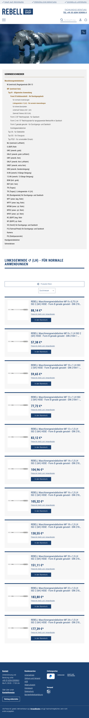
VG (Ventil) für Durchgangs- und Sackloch (22, 225)
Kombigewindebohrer (18, 128)
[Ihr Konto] (80, 19)
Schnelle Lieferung (77, 2)
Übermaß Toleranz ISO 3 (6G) (22, 113)
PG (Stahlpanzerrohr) (15, 236)
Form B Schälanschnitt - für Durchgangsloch (26, 96)
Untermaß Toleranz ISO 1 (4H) (22, 110)
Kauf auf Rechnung (14, 2)
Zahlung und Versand (32, 678)
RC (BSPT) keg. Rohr (14, 217)
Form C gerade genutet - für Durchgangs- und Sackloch (30, 124)
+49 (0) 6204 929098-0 (10, 680)
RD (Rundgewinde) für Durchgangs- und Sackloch (25, 195)
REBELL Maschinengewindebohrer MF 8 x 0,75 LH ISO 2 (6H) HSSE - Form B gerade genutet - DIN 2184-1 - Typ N (56, 302)
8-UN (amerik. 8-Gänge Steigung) (19, 173)
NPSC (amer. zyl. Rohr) (15, 210)
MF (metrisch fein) (14, 89)
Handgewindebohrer (12, 240)
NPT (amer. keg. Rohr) (15, 199)
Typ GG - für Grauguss (16, 135)
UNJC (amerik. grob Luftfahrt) (18, 154)
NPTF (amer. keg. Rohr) (15, 203)
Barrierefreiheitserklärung (34, 695)
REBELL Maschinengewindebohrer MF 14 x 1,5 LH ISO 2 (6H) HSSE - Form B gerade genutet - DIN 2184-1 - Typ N (56, 462)
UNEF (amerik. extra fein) (16, 165)
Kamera (10, 232)
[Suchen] (62, 19)
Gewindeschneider (14, 74)
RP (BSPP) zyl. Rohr (14, 221)
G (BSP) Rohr (12, 147)
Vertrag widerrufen (11, 699)
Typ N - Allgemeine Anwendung (20, 92)
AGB (26, 681)
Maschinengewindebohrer (14, 81)
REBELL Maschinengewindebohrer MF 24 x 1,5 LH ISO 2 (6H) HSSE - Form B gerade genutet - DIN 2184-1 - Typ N (56, 621)
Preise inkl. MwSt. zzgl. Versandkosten (43, 314)
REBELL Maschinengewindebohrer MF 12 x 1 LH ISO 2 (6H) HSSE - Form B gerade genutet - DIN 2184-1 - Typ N (55, 398)
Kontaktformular (8, 692)
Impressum (29, 688)
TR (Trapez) (11, 188)
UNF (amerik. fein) (14, 158)
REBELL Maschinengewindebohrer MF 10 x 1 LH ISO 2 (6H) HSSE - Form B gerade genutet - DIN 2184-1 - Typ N (55, 366)
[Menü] (4, 19)
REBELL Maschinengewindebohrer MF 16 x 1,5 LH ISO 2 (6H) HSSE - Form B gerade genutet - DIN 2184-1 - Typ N (56, 493)
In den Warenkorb (41, 320)
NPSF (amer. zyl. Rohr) (15, 214)
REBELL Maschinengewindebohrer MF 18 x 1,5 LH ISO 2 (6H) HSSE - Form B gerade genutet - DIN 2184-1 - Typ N (56, 525)
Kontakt (5, 671)
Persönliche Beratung (45, 2)
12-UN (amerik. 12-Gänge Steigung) (20, 176)
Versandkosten (35, 709)
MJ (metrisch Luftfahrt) (15, 143)
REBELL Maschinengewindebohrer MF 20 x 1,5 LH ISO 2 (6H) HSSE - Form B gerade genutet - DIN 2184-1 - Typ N (56, 557)
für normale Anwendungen (21, 100)
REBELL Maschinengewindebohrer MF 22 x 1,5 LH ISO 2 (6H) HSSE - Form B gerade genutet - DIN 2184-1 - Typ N (56, 589)
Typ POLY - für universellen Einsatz (20, 139)
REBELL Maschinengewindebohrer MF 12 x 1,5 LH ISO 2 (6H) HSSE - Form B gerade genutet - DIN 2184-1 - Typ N (56, 430)
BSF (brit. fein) (12, 184)
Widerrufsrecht (30, 685)
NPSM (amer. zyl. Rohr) (15, 206)
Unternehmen (29, 675)
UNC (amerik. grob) (14, 150)
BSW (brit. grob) (13, 180)
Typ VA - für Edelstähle (16, 132)
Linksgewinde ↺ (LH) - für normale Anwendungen (29, 103)
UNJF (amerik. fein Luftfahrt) (18, 162)
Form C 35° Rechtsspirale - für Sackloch (24, 117)
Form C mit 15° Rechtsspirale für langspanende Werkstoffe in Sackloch (36, 121)
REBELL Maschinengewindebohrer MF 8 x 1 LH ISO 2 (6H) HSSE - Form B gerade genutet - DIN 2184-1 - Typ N (56, 334)
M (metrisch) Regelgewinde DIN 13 (20, 84)
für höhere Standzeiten (20, 107)
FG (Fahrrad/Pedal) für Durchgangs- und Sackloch (25, 229)
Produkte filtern (46, 284)
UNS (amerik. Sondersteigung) (18, 169)
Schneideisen (10, 244)
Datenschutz (29, 691)
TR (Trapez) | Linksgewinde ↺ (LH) (20, 191)
